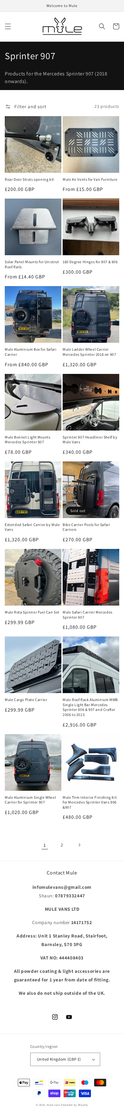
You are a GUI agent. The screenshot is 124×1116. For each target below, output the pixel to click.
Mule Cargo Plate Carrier (26, 699)
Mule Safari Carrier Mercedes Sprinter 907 (88, 615)
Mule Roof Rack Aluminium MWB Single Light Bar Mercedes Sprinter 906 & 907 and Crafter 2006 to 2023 (90, 707)
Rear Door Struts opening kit (29, 179)
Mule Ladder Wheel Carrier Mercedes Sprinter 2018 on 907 (89, 352)
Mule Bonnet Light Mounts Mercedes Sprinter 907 (27, 440)
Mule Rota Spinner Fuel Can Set (32, 612)
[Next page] (79, 845)
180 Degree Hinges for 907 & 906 (90, 261)
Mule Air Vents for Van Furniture (90, 179)
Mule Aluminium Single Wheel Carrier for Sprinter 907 (30, 800)
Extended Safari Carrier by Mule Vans (32, 527)
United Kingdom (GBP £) (59, 1059)
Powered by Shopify (74, 1104)
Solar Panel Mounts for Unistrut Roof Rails (32, 264)
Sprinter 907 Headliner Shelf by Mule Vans (90, 440)
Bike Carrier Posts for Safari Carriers (86, 527)
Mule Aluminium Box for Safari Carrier (30, 352)
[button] (8, 26)
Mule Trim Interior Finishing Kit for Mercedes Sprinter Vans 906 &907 (90, 802)
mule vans (53, 1104)
